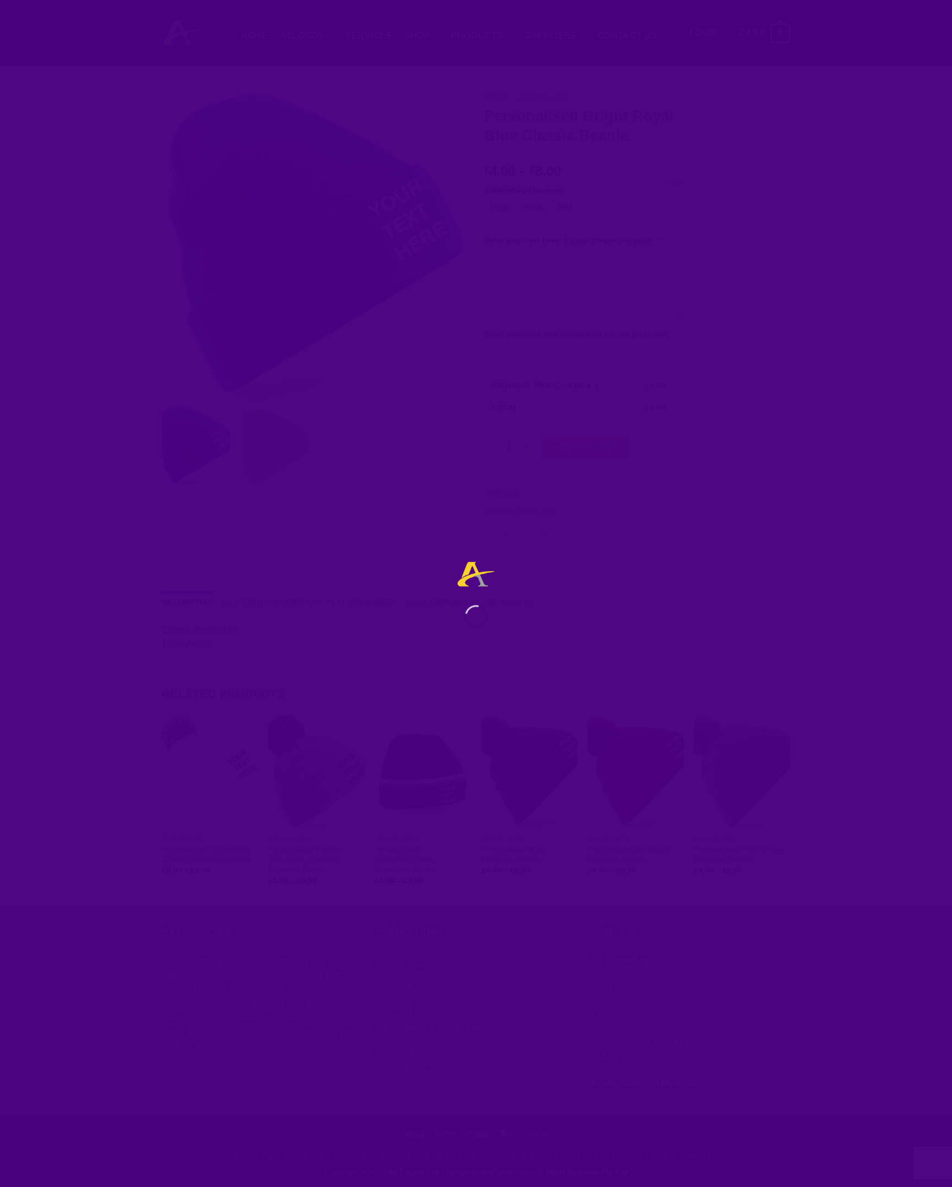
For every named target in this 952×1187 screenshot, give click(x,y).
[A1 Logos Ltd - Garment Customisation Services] (476, 574)
